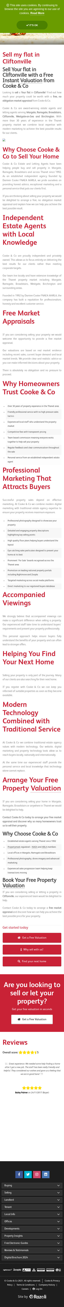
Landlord (9, 1200)
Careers (25, 1289)
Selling (7, 1192)
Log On (39, 1289)
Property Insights (13, 1236)
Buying (8, 1185)
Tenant (8, 1207)
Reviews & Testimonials (16, 1250)
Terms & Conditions (26, 1285)
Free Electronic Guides (16, 1243)
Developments (11, 1228)
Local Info (9, 1214)
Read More (37, 13)
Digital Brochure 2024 (16, 1257)
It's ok (33, 25)
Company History (47, 1285)
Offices (8, 1221)
